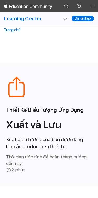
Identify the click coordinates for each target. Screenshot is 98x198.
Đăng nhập (82, 18)
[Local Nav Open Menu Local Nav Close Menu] (65, 18)
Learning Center (23, 19)
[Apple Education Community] (28, 6)
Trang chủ (11, 30)
